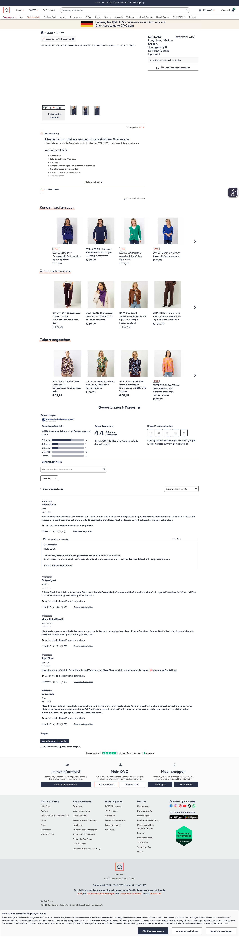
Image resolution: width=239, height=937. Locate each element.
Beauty (107, 17)
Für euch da (110, 829)
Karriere (140, 833)
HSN (42, 905)
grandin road (85, 905)
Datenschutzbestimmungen (101, 893)
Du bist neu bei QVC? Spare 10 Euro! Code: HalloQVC (119, 2)
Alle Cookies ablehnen (187, 931)
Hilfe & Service (79, 844)
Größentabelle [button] (52, 189)
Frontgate (64, 905)
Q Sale (88, 17)
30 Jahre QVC (33, 17)
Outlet (140, 852)
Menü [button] (18, 10)
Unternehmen (143, 806)
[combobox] (122, 10)
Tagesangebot (9, 17)
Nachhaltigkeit (143, 815)
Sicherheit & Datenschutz (84, 834)
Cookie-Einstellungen (221, 931)
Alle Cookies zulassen (153, 931)
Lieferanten (46, 829)
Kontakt (44, 811)
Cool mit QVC (49, 17)
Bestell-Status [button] (132, 784)
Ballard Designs (52, 905)
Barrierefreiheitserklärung (148, 820)
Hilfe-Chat (45, 806)
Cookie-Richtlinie (220, 923)
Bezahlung (77, 825)
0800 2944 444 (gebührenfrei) (55, 815)
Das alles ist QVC (144, 811)
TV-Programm (111, 811)
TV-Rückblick (49, 10)
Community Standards (130, 893)
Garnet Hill (74, 905)
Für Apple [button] (160, 784)
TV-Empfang (142, 842)
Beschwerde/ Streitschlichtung (86, 848)
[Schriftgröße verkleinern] (144, 127)
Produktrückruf (47, 834)
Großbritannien (115, 878)
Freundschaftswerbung (115, 820)
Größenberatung (80, 815)
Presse (43, 825)
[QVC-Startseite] (42, 32)
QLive (43, 820)
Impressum (155, 893)
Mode (98, 17)
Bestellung (77, 806)
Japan (133, 878)
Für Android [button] (186, 784)
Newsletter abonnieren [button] (65, 784)
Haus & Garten (162, 17)
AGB (79, 893)
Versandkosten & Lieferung (85, 820)
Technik (192, 17)
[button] (204, 10)
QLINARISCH (179, 17)
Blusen (50, 32)
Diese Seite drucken (136, 198)
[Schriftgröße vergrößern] (140, 127)
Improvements (97, 905)
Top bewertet (76, 17)
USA (106, 878)
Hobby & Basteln (145, 17)
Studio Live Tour (144, 847)
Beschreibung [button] (52, 133)
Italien (126, 878)
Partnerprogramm (113, 825)
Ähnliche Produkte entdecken (175, 67)
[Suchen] (187, 10)
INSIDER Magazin (113, 806)
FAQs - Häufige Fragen (83, 839)
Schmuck (118, 17)
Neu (21, 17)
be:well (63, 17)
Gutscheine (110, 815)
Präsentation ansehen (54, 116)
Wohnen (130, 17)
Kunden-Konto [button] (106, 784)
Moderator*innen (144, 837)
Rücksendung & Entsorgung (85, 829)
